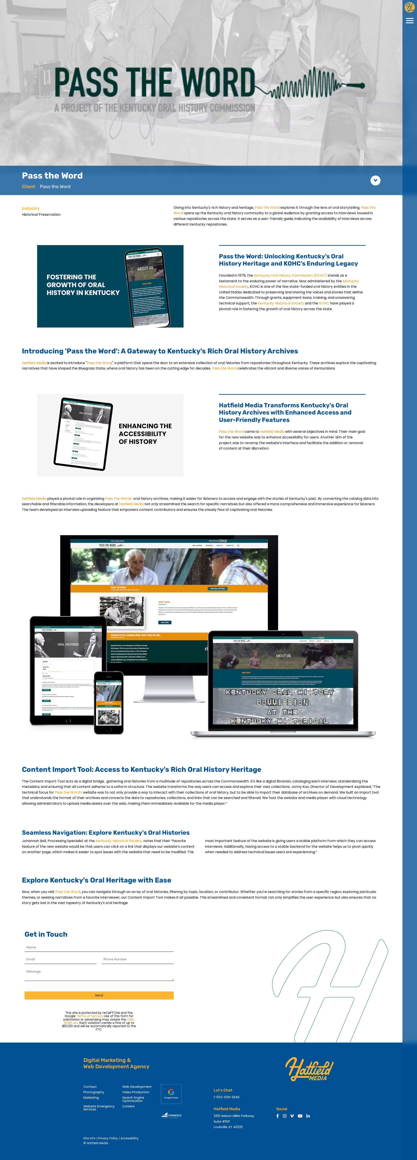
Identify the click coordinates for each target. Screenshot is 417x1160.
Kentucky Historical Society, (119, 840)
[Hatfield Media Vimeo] (292, 1116)
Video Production (135, 1092)
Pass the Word (267, 207)
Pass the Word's (68, 792)
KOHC (324, 303)
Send (99, 995)
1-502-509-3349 (226, 1097)
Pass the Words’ (119, 498)
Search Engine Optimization (133, 1099)
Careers (128, 1106)
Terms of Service (89, 1016)
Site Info (89, 1138)
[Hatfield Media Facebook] (277, 1116)
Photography (93, 1092)
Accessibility (130, 1138)
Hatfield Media (34, 362)
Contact (90, 1087)
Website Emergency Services (99, 1108)
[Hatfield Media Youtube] (300, 1116)
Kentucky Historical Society (281, 303)
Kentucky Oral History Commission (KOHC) (290, 275)
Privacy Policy (108, 1138)
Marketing (91, 1097)
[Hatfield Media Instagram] (284, 1116)
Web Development (137, 1087)
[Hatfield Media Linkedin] (308, 1116)
